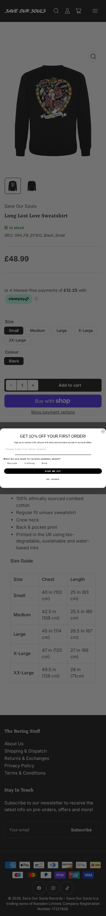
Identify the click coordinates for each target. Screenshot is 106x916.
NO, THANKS (53, 479)
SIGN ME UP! (53, 471)
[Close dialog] (103, 431)
